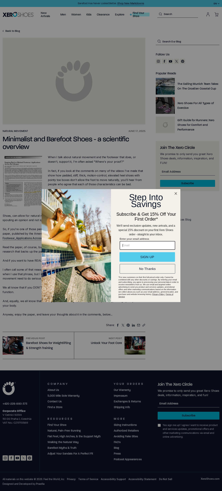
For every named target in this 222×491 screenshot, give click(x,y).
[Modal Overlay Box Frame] (111, 245)
